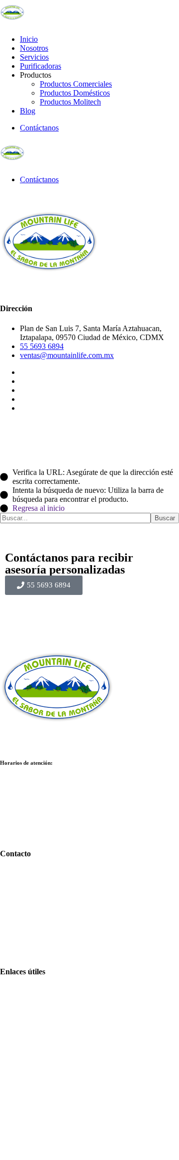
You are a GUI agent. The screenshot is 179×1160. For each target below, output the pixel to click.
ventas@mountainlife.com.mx (67, 355)
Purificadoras (40, 66)
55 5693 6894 (42, 346)
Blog (27, 111)
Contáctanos (39, 127)
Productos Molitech (70, 102)
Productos (35, 1009)
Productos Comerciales (76, 84)
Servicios (34, 57)
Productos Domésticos (75, 93)
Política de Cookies (50, 1138)
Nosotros (34, 48)
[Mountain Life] (12, 22)
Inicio (29, 39)
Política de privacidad (54, 1147)
